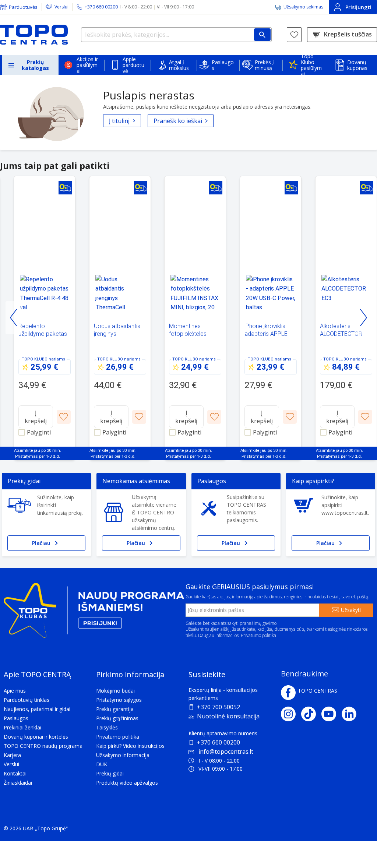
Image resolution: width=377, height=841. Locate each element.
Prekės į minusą (264, 65)
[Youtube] (331, 714)
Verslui (61, 7)
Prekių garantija (115, 709)
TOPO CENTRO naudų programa (43, 746)
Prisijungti (358, 7)
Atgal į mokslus (179, 65)
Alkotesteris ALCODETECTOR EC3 (341, 334)
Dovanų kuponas (357, 65)
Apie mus (15, 690)
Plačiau (41, 542)
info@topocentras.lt (225, 751)
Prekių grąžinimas (117, 718)
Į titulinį (119, 121)
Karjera (12, 755)
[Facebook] (288, 692)
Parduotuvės (23, 7)
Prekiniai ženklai (22, 727)
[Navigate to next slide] (363, 317)
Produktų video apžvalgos (127, 782)
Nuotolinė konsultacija (228, 716)
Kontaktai (15, 773)
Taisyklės (107, 727)
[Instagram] (291, 714)
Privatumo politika (258, 635)
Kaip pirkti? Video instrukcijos (130, 746)
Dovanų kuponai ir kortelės (36, 736)
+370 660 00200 (218, 742)
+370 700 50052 (218, 707)
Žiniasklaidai (18, 782)
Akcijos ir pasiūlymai (87, 65)
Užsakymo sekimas (303, 7)
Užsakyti (351, 609)
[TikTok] (311, 714)
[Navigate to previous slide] (14, 317)
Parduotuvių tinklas (26, 700)
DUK (101, 764)
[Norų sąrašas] (294, 34)
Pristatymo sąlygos (119, 700)
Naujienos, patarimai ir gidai (37, 709)
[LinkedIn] (352, 714)
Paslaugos (223, 65)
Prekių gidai (110, 773)
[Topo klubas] (94, 613)
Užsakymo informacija (122, 755)
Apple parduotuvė (133, 65)
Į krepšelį (36, 417)
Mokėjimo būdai (115, 690)
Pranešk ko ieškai (178, 121)
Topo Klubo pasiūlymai (311, 65)
